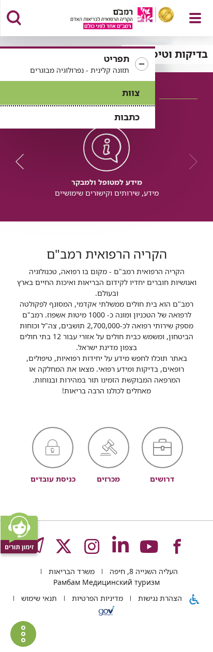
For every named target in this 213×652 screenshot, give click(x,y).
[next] (23, 161)
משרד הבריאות (71, 571)
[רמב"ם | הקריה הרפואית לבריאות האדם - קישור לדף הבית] (109, 19)
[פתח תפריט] (195, 18)
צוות (131, 93)
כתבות (127, 117)
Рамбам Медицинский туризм (106, 582)
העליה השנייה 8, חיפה (143, 571)
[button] (77, 65)
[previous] (190, 161)
